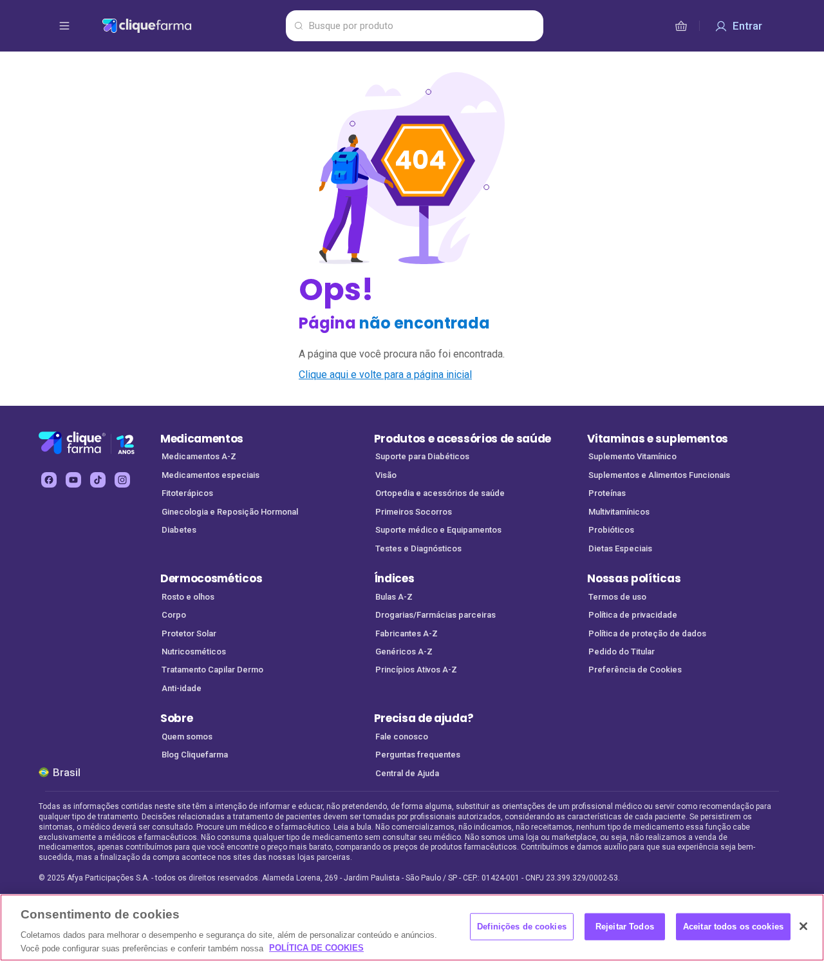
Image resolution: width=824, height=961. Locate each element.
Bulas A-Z (394, 597)
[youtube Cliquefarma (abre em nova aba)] (73, 480)
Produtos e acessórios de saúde (462, 439)
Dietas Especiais (620, 548)
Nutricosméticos (194, 651)
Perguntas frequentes (417, 754)
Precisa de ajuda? (424, 718)
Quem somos (187, 736)
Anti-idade (181, 688)
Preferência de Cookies (635, 669)
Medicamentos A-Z (199, 456)
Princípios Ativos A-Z (416, 669)
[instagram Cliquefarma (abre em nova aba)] (122, 480)
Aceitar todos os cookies (733, 926)
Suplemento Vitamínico (632, 456)
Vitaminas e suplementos (657, 439)
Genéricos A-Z (404, 651)
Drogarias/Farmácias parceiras (435, 615)
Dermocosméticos (211, 578)
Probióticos (611, 530)
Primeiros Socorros (413, 512)
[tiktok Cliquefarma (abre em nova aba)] (98, 480)
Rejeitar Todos (624, 926)
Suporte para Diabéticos (422, 456)
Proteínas (607, 493)
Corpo (174, 615)
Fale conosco (401, 736)
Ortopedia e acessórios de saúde (440, 493)
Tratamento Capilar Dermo (212, 669)
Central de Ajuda (407, 773)
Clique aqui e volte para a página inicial (385, 374)
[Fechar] (803, 926)
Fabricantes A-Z (406, 633)
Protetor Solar (189, 633)
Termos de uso (617, 597)
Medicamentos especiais (210, 475)
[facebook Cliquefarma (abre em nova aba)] (49, 480)
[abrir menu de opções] (64, 26)
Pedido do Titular (621, 651)
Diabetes (179, 530)
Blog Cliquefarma (195, 754)
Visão (386, 475)
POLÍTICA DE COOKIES (316, 948)
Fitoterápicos (187, 493)
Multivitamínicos (619, 512)
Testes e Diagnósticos (418, 548)
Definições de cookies (521, 926)
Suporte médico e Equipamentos (438, 530)
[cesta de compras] (681, 26)
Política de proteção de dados (647, 633)
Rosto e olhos (188, 597)
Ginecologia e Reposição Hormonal (230, 512)
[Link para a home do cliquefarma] (191, 25)
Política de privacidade (632, 615)
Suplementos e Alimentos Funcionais (659, 475)
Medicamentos (201, 439)
